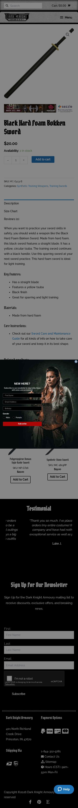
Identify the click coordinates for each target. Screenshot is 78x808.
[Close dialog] (76, 361)
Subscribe (22, 424)
